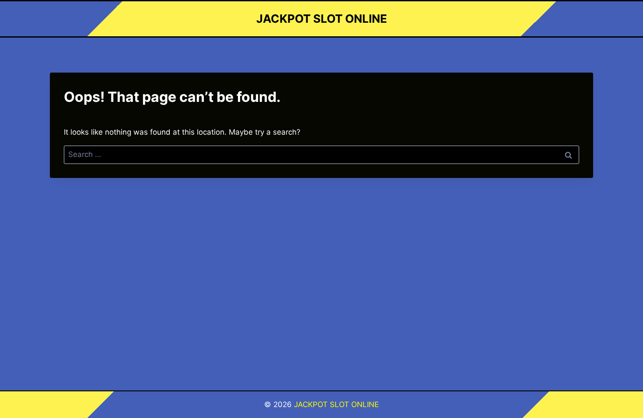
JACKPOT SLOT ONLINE (336, 404)
